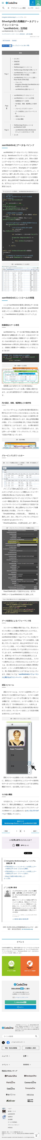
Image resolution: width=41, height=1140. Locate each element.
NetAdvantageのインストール (23, 67)
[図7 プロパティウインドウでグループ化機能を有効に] (20, 559)
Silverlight (14, 40)
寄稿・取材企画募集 (11, 1048)
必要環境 (16, 64)
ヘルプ (9, 1108)
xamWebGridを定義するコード (24, 89)
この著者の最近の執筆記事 (20, 919)
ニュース (5, 1056)
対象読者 (16, 61)
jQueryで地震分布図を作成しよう (15, 876)
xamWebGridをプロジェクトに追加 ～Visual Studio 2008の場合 (25, 78)
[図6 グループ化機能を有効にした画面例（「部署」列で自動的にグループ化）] (20, 476)
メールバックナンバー (21, 997)
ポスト (29, 853)
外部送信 (10, 1127)
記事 (24, 1056)
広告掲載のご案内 (30, 1048)
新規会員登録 (21, 1002)
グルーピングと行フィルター (24, 108)
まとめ (16, 135)
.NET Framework (6, 40)
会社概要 (10, 1119)
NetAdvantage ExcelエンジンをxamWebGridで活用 (23, 126)
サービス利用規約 (12, 1122)
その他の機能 (19, 119)
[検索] (3, 8)
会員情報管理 (11, 1114)
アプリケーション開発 (18, 8)
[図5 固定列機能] (20, 445)
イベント (5, 1064)
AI (8, 8)
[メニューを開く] (3, 3)
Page (6, 74)
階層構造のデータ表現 (22, 101)
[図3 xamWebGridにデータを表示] (20, 278)
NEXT (34, 831)
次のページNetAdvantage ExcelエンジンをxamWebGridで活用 (20, 822)
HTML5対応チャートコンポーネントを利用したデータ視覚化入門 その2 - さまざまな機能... (20, 868)
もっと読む (7, 878)
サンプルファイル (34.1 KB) (20, 45)
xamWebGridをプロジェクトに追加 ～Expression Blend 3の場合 (25, 74)
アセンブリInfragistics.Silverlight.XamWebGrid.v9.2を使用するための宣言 (27, 84)
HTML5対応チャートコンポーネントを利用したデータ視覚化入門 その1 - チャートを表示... (20, 872)
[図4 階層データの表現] (20, 376)
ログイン (21, 1007)
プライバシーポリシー (13, 1125)
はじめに (16, 59)
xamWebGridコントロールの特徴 (24, 98)
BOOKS (26, 1064)
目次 (20, 53)
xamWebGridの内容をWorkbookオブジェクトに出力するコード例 (25, 131)
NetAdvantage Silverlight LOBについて (25, 70)
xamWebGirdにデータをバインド (24, 95)
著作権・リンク (12, 1111)
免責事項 (10, 1116)
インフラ (30, 8)
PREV (6, 831)
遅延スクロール (20, 116)
